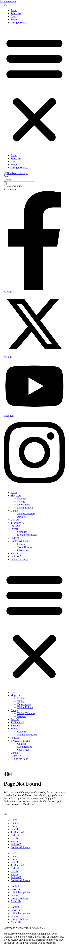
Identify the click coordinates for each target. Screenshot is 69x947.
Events (14, 528)
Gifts (13, 16)
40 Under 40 (17, 522)
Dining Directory (26, 513)
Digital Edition (25, 507)
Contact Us (16, 886)
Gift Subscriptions (20, 892)
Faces (14, 826)
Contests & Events (20, 541)
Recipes (21, 516)
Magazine (16, 495)
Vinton (14, 553)
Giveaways (23, 550)
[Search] (5, 183)
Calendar (22, 531)
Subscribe (16, 13)
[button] (34, 89)
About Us (16, 901)
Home (14, 492)
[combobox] (19, 179)
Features (21, 498)
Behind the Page (19, 559)
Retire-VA (16, 556)
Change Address (19, 22)
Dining (21, 501)
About (14, 10)
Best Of (15, 519)
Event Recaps (24, 547)
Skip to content (8, 1)
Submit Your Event (27, 534)
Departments (24, 504)
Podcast (15, 537)
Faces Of (15, 525)
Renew (14, 19)
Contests (21, 544)
